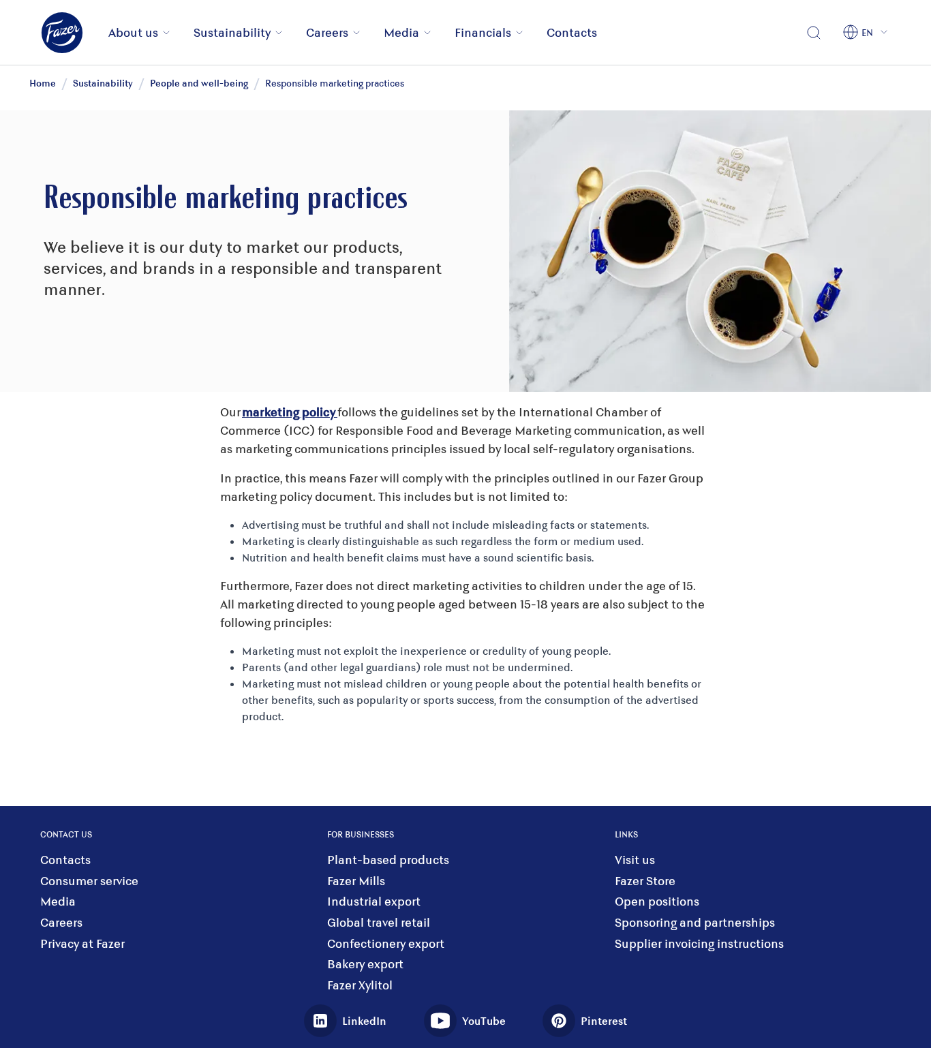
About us (133, 32)
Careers (327, 32)
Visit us (635, 859)
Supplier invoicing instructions (699, 943)
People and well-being (199, 83)
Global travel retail (378, 922)
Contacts (572, 32)
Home (42, 83)
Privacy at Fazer (82, 943)
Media (401, 32)
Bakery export (365, 964)
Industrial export (374, 901)
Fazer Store (645, 881)
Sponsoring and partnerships (695, 922)
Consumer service (89, 881)
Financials (483, 32)
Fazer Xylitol (360, 985)
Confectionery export (385, 943)
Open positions (657, 901)
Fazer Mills (356, 881)
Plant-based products (388, 859)
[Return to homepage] (70, 33)
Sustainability (232, 32)
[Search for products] (813, 32)
